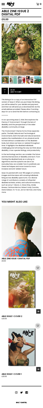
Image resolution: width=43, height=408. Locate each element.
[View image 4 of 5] (29, 80)
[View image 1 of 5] (5, 80)
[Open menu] (3, 4)
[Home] (10, 4)
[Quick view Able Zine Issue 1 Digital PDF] (38, 253)
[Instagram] (16, 392)
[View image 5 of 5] (37, 80)
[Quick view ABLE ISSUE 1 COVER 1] (38, 369)
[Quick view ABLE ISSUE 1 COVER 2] (38, 311)
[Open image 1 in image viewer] (21, 49)
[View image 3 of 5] (21, 80)
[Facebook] (27, 392)
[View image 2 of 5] (13, 80)
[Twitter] (21, 392)
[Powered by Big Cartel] (21, 402)
